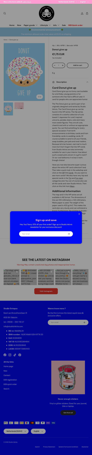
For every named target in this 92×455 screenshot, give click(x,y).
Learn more (27, 2)
